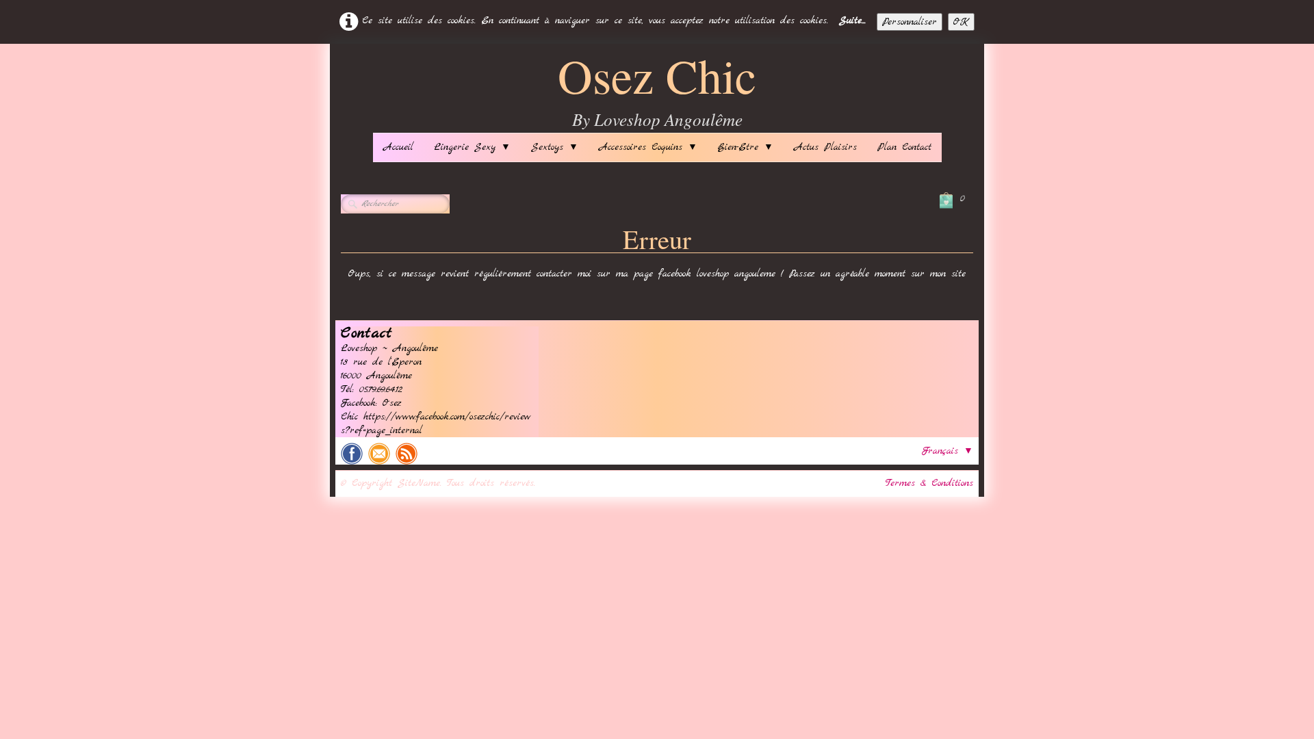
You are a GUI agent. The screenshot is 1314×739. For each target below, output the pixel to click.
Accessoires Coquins (648, 147)
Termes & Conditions (929, 483)
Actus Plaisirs (825, 147)
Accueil (398, 147)
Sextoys (554, 147)
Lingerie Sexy (472, 147)
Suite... (852, 20)
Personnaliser (909, 22)
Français (947, 451)
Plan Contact (904, 147)
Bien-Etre (745, 147)
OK (961, 22)
